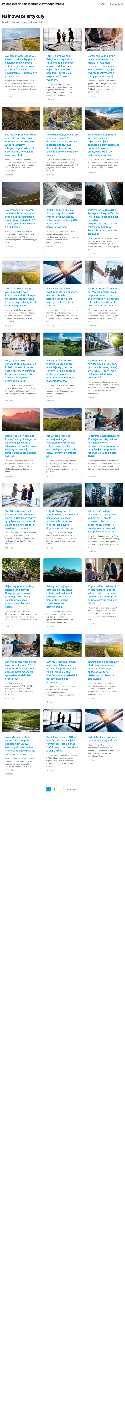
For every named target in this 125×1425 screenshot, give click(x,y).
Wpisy (104, 4)
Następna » (72, 789)
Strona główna (116, 4)
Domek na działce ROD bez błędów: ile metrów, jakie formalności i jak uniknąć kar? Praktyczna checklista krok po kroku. (62, 744)
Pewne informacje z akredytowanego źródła (33, 4)
